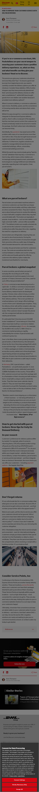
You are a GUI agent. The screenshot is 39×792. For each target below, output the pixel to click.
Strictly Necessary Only (19, 784)
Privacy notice (13, 776)
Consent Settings (19, 780)
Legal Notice (21, 776)
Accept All (19, 789)
